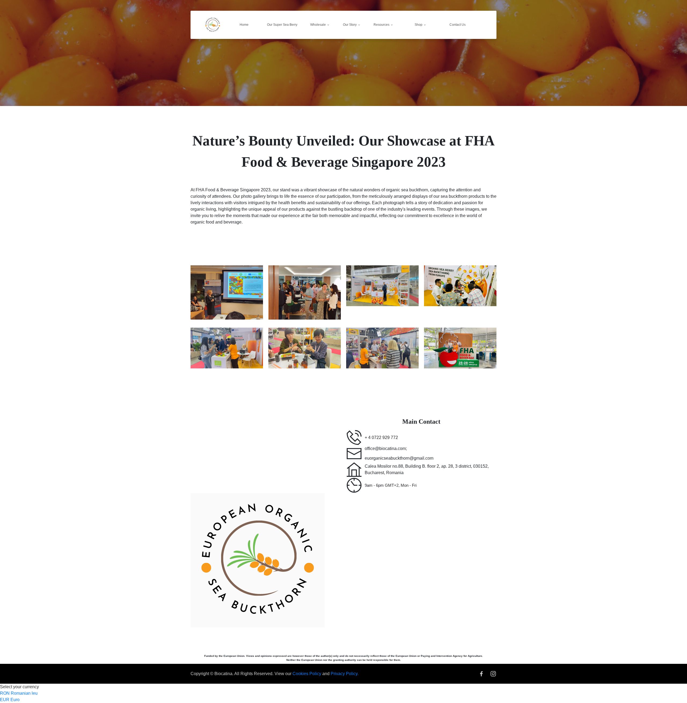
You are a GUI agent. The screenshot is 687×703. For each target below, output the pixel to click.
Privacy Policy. (345, 673)
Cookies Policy (307, 673)
